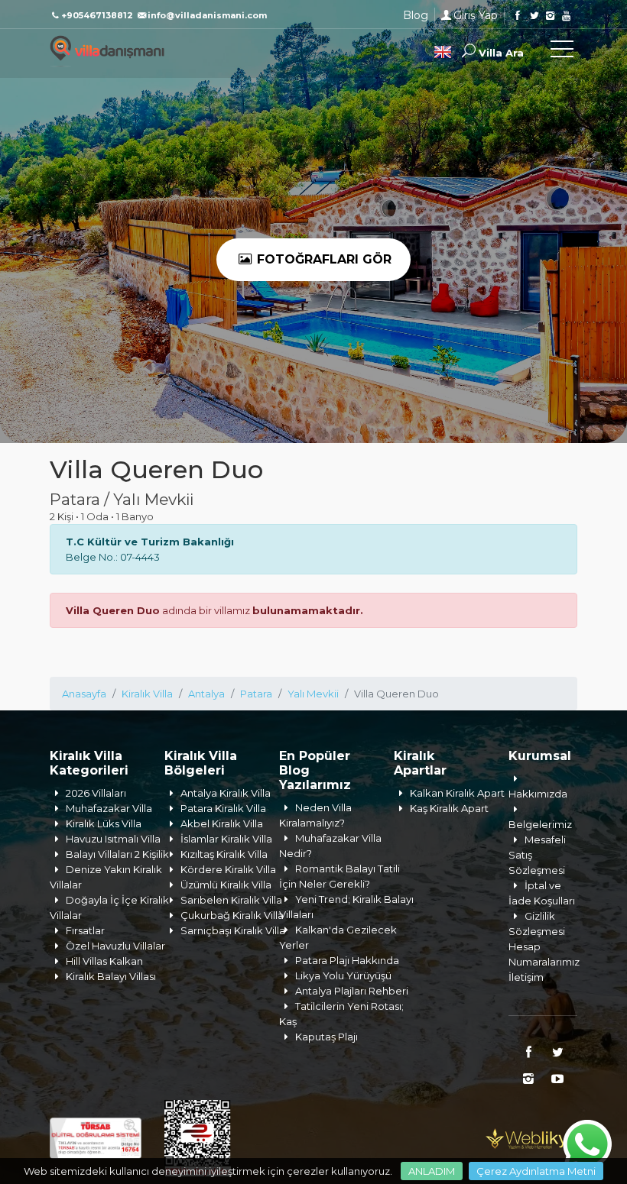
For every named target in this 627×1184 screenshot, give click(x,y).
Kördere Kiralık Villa (228, 869)
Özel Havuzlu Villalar (115, 946)
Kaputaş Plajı (326, 1036)
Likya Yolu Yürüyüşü (343, 975)
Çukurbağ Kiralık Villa (232, 915)
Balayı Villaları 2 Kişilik (117, 854)
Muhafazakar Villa (109, 808)
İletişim (526, 977)
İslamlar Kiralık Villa (226, 839)
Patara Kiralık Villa (223, 808)
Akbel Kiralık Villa (221, 823)
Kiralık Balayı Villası (111, 976)
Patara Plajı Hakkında (347, 960)
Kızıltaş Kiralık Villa (224, 854)
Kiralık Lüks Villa (103, 823)
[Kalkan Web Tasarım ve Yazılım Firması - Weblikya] (531, 1137)
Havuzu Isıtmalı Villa (113, 839)
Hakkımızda (537, 794)
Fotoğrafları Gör (322, 259)
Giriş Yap (475, 15)
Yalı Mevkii (313, 693)
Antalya (206, 693)
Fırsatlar (85, 930)
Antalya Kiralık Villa (225, 793)
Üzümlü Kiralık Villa (225, 884)
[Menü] (562, 51)
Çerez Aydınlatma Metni (536, 1171)
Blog (415, 15)
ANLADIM (431, 1171)
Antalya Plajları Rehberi (351, 991)
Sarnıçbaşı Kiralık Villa (232, 930)
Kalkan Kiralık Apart (457, 793)
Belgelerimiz (540, 824)
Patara (256, 693)
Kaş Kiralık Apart (449, 808)
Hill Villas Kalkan (104, 961)
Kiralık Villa (147, 693)
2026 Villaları (96, 793)
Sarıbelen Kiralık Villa (231, 900)
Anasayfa (84, 693)
